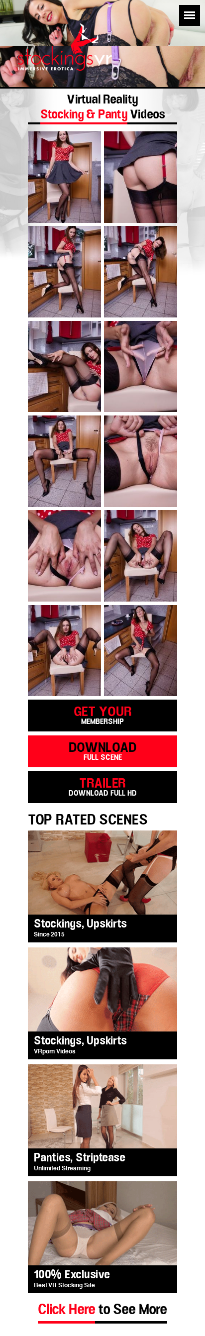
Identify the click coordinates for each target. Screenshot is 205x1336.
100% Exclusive (72, 1275)
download (103, 750)
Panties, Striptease (79, 1158)
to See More (102, 1310)
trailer (103, 786)
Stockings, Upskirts (80, 924)
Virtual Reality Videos (102, 108)
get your (103, 714)
